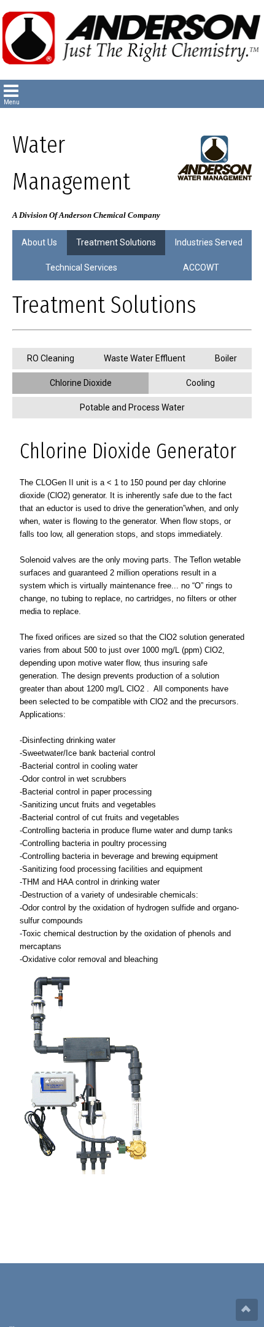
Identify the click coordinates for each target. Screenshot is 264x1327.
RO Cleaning (50, 358)
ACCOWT (201, 267)
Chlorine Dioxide (81, 383)
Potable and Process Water (132, 407)
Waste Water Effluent (144, 358)
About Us (39, 242)
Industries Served (209, 242)
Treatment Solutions (116, 242)
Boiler (226, 358)
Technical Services (81, 267)
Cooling (200, 383)
